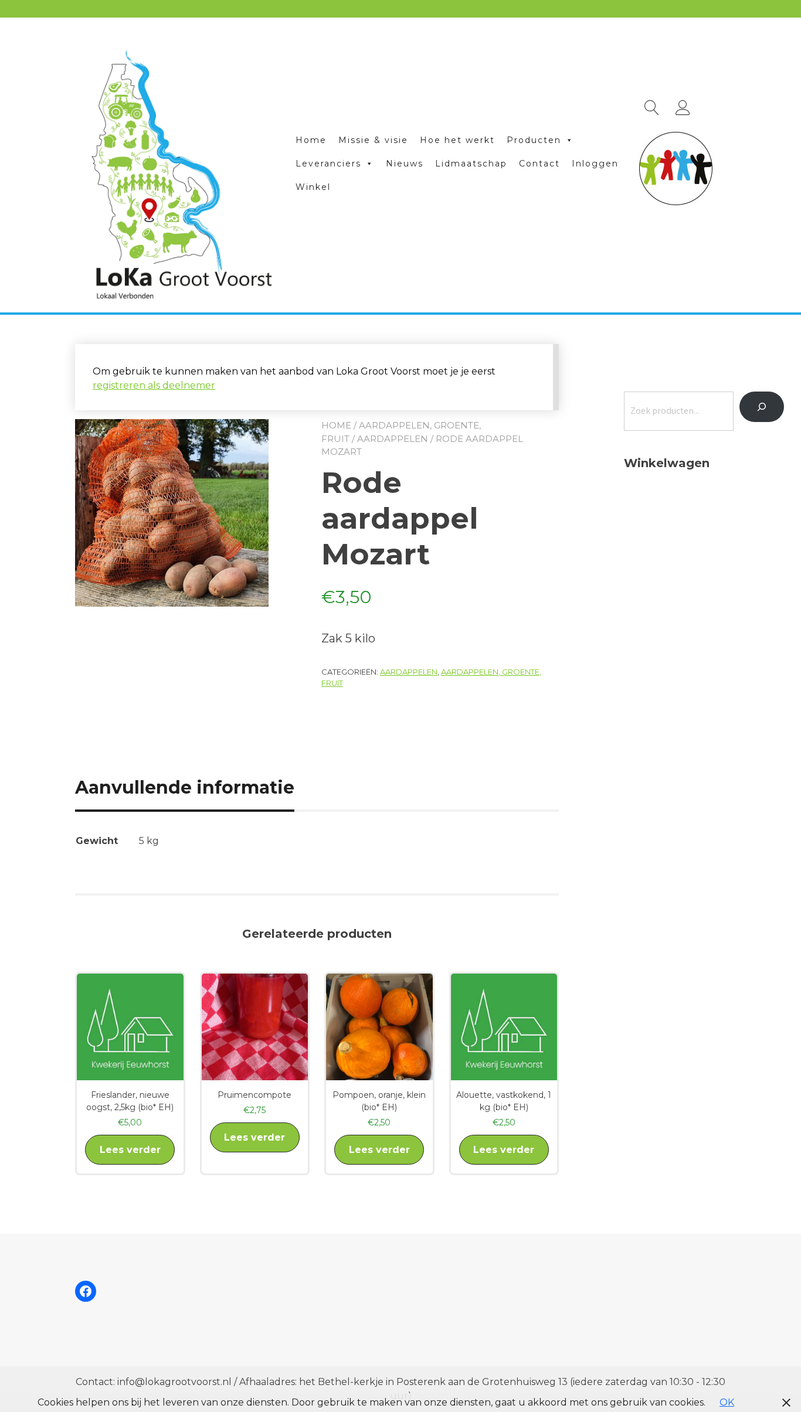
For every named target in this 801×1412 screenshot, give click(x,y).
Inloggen (595, 163)
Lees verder (130, 1149)
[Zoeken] (761, 407)
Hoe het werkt (457, 140)
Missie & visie (373, 140)
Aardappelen (392, 438)
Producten (534, 140)
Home (311, 140)
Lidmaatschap (471, 163)
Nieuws (404, 163)
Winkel (313, 187)
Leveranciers (328, 163)
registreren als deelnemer (154, 385)
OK (726, 1402)
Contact (539, 163)
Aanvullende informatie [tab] (184, 787)
